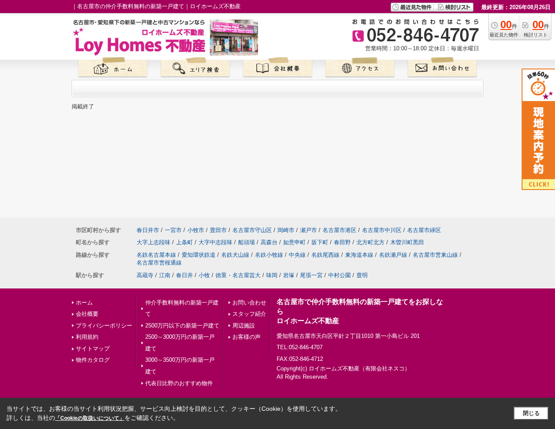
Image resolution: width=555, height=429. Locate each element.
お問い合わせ (249, 302)
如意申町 (294, 242)
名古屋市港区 (339, 230)
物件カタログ (93, 360)
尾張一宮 (311, 275)
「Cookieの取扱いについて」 (89, 418)
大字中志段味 (215, 242)
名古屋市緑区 (424, 230)
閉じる (531, 413)
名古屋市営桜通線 (159, 262)
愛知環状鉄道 (198, 255)
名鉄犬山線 (235, 255)
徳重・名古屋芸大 (238, 275)
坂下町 (319, 242)
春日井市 (148, 230)
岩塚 (288, 275)
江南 (164, 275)
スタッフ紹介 (249, 314)
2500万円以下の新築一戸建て (182, 325)
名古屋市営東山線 (435, 255)
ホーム (84, 302)
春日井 (184, 275)
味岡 (272, 275)
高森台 (269, 242)
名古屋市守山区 (252, 230)
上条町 (184, 242)
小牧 (204, 275)
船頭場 (246, 242)
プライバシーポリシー (104, 325)
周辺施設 (243, 325)
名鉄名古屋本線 (156, 255)
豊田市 (218, 230)
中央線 (297, 255)
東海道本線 (359, 255)
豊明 (362, 275)
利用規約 (87, 337)
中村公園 (339, 275)
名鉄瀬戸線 (393, 255)
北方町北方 (370, 242)
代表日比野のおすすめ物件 (179, 383)
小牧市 (195, 230)
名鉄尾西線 (325, 255)
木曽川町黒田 (407, 242)
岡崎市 (286, 230)
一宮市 (173, 230)
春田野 (342, 242)
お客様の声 (246, 337)
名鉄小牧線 (269, 255)
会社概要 (87, 314)
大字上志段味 (153, 242)
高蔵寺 (145, 275)
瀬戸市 (308, 230)
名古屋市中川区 (382, 230)
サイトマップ (93, 348)
